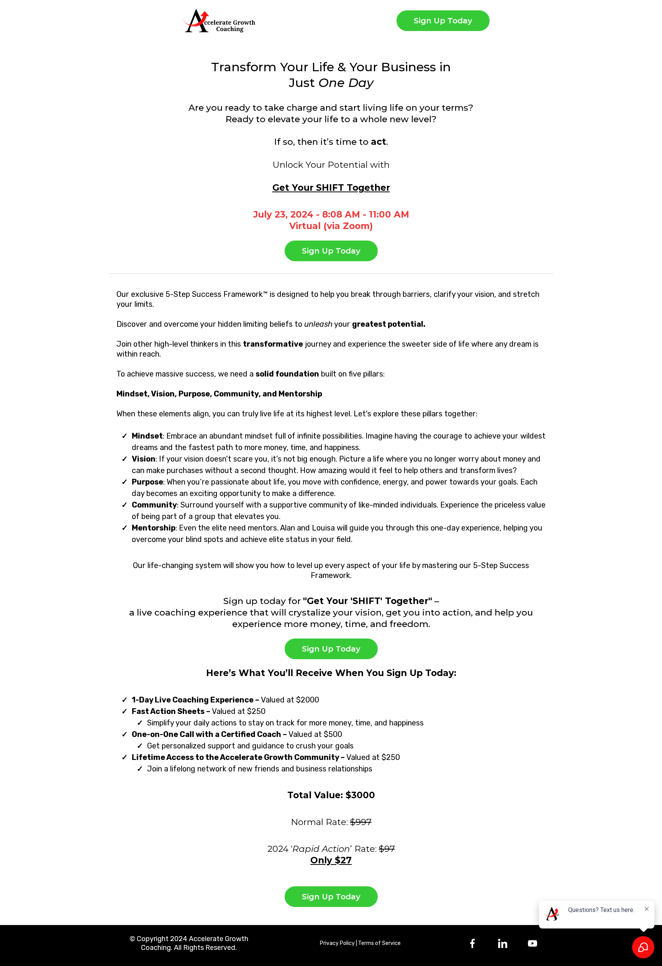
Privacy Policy (337, 943)
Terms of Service (379, 943)
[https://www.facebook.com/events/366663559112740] (472, 943)
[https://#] (502, 943)
